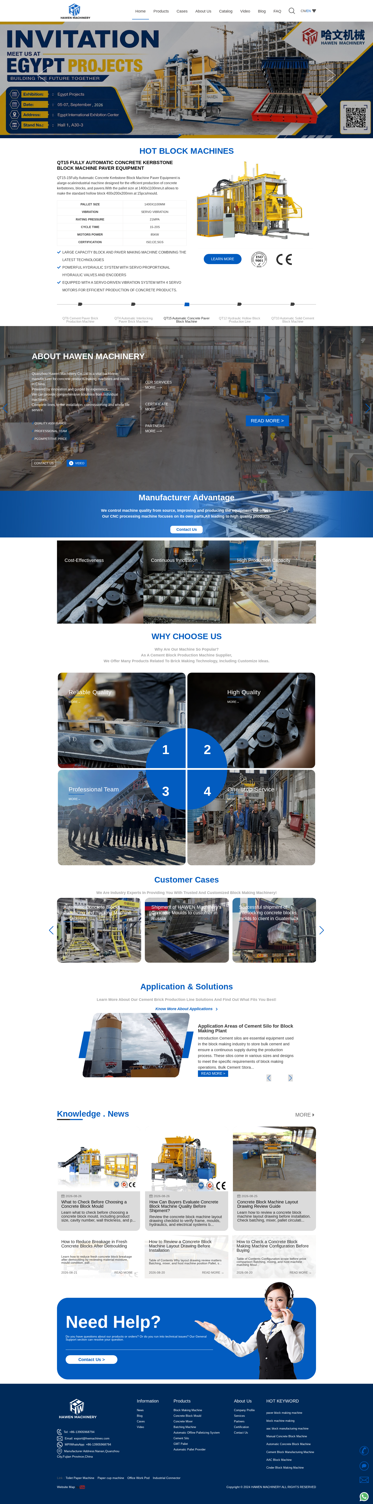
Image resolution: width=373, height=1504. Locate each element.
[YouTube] (80, 1487)
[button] (42, 75)
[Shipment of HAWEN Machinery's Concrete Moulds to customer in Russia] (187, 899)
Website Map (66, 1487)
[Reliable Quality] (122, 674)
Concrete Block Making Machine (286, 1456)
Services (239, 1415)
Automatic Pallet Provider (189, 1449)
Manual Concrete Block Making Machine (285, 1465)
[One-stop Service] (251, 771)
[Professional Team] (122, 771)
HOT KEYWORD (282, 1401)
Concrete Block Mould (187, 1415)
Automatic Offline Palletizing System (197, 1432)
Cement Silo (181, 1438)
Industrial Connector (166, 1478)
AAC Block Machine (279, 1440)
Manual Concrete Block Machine (286, 1416)
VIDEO (79, 463)
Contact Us (186, 529)
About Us (243, 1401)
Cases (141, 1421)
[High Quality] (251, 674)
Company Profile (244, 1410)
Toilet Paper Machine (80, 1478)
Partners (239, 1421)
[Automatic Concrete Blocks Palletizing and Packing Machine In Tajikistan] (99, 899)
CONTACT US (44, 463)
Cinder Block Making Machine (285, 1448)
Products (182, 1401)
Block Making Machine (188, 1410)
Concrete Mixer (183, 1421)
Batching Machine (185, 1427)
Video (140, 1427)
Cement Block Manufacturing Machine (290, 1432)
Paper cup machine (111, 1478)
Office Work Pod (138, 1478)
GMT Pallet (181, 1443)
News (140, 1410)
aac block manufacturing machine (287, 1409)
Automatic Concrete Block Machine (288, 1424)
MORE (303, 1114)
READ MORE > (267, 420)
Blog (139, 1415)
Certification (241, 1427)
